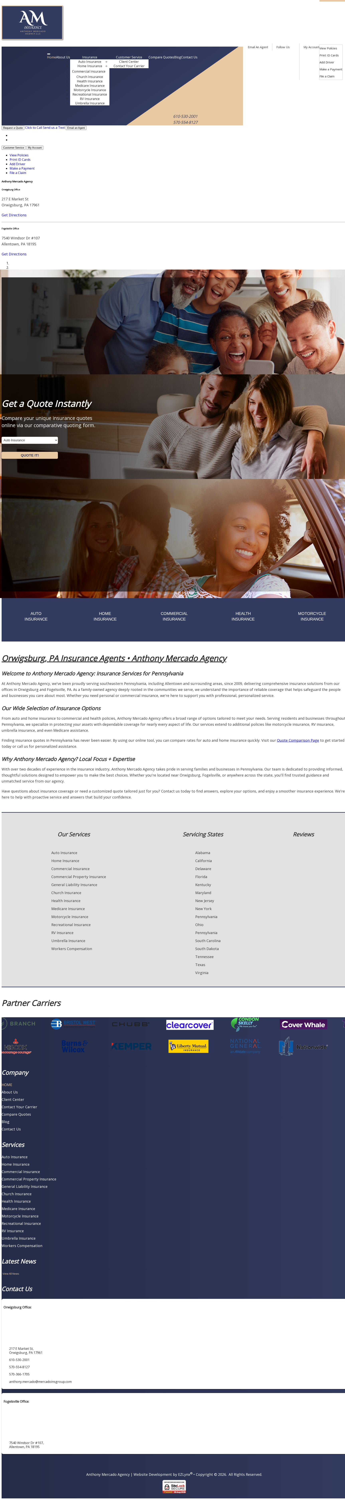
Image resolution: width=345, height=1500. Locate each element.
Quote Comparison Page (298, 740)
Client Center (129, 61)
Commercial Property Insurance (78, 877)
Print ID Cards (329, 55)
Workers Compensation (71, 949)
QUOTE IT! (30, 455)
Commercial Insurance (88, 71)
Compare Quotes (161, 57)
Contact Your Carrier (129, 66)
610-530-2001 (185, 116)
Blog (177, 57)
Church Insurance (89, 77)
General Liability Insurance (74, 885)
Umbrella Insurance (90, 103)
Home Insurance (89, 66)
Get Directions (14, 215)
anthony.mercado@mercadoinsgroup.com (40, 1381)
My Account (311, 47)
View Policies (328, 48)
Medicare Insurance (90, 85)
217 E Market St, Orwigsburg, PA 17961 (26, 1351)
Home (51, 57)
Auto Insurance (89, 61)
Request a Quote (13, 127)
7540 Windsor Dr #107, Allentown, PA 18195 (26, 1445)
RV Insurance (90, 99)
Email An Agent (257, 47)
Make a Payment (330, 69)
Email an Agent (76, 127)
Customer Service (129, 57)
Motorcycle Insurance (90, 90)
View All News (11, 1273)
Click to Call (33, 127)
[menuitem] (330, 48)
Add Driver (326, 62)
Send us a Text (54, 127)
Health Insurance (90, 81)
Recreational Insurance (89, 94)
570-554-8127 (185, 122)
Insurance (89, 57)
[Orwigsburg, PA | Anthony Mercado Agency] (32, 38)
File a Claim (326, 76)
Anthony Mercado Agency (108, 1474)
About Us (63, 57)
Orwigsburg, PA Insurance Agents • (114, 658)
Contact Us (189, 57)
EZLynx (184, 1474)
